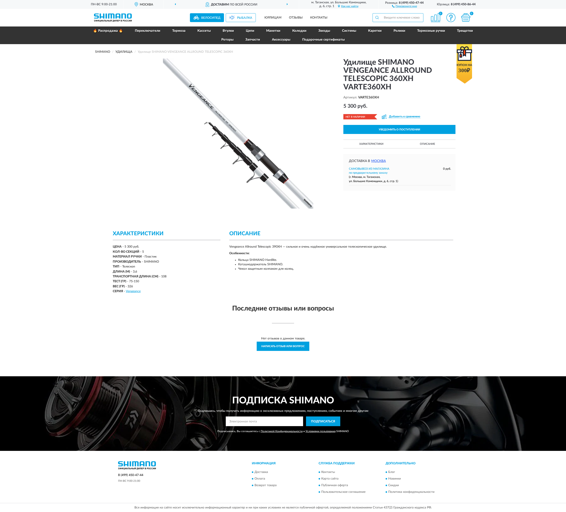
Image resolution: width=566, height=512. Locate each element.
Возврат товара (265, 485)
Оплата (259, 478)
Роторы (227, 39)
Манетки (273, 30)
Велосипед (210, 17)
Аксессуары (281, 39)
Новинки (394, 478)
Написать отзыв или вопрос (283, 346)
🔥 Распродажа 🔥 (108, 30)
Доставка (261, 472)
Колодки (299, 30)
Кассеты (204, 30)
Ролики (399, 30)
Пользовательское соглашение (343, 491)
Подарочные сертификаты (323, 39)
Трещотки (465, 30)
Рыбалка (244, 17)
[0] (466, 17)
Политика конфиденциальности (411, 491)
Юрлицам (272, 17)
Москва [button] (378, 161)
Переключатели (147, 30)
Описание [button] (427, 144)
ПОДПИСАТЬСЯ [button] (323, 421)
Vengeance (133, 291)
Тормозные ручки (431, 30)
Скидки (393, 485)
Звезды (324, 30)
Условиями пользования (321, 431)
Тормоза (178, 30)
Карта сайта (329, 478)
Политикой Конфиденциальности (282, 431)
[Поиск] (377, 17)
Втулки (228, 30)
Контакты (318, 17)
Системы (349, 30)
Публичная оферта (334, 485)
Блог (391, 472)
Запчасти (252, 39)
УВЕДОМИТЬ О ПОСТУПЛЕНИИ (399, 129)
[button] (404, 6)
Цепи (250, 30)
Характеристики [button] (371, 144)
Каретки (375, 30)
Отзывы (296, 17)
